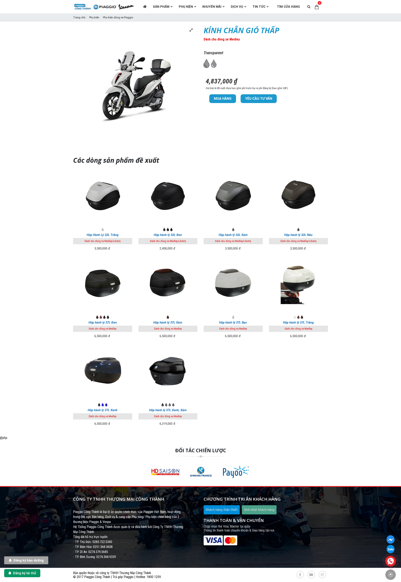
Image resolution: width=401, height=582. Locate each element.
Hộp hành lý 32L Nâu (298, 235)
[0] (317, 7)
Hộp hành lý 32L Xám (233, 235)
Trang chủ (79, 17)
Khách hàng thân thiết (222, 510)
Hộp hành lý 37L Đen (103, 322)
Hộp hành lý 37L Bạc (233, 322)
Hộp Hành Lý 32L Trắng (102, 235)
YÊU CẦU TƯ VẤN (258, 99)
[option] (165, 472)
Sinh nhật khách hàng (259, 510)
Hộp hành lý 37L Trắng (298, 322)
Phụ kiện (94, 17)
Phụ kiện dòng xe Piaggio (118, 17)
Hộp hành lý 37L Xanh (102, 410)
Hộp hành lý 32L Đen (168, 235)
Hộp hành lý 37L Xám (167, 322)
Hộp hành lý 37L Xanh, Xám (168, 410)
